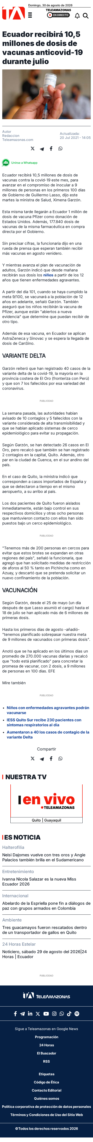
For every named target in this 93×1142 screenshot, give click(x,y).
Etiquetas (46, 1074)
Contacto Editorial (46, 1090)
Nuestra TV (25, 777)
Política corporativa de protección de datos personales (46, 1106)
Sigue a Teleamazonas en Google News (46, 1029)
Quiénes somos (46, 1098)
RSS (46, 1061)
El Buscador (46, 1053)
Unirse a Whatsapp (24, 162)
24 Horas (46, 1045)
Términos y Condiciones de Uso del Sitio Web (46, 1115)
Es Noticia (22, 837)
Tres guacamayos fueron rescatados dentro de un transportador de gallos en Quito (44, 930)
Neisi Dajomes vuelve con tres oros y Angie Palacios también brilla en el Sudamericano (43, 857)
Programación (46, 1037)
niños (48, 275)
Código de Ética (46, 1082)
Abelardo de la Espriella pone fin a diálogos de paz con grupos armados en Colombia (46, 906)
